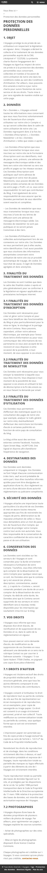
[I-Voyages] (4, 2)
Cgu (32, 867)
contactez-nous (30, 858)
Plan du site (38, 869)
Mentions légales (24, 869)
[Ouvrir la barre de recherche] (32, 2)
